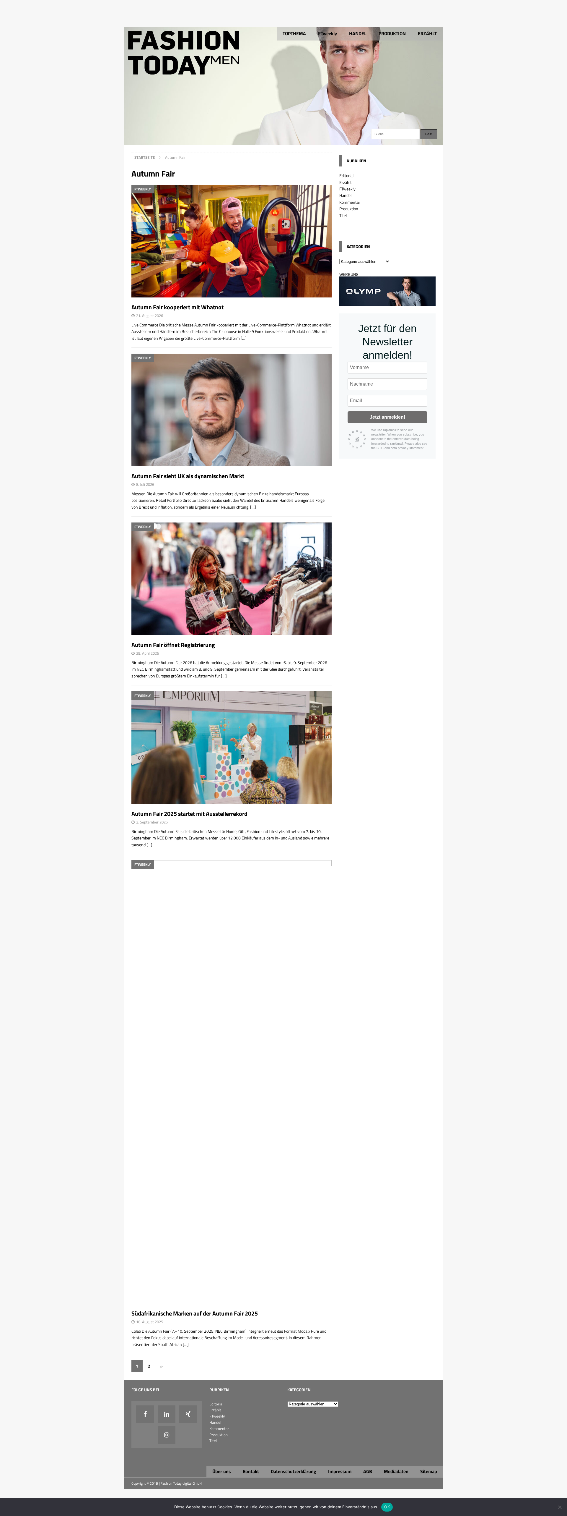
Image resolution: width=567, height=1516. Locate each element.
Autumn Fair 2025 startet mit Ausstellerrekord (189, 813)
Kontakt (251, 1471)
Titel (343, 215)
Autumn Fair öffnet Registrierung (173, 644)
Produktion (348, 209)
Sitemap (428, 1471)
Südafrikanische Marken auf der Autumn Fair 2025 (194, 1313)
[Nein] (560, 1507)
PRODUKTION (392, 33)
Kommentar (349, 202)
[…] (244, 338)
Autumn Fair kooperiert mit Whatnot (177, 307)
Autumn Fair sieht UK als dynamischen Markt (187, 475)
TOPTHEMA (294, 33)
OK (387, 1506)
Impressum (339, 1471)
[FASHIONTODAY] (283, 142)
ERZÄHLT (427, 33)
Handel (345, 195)
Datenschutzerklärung (293, 1471)
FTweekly (327, 33)
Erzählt (345, 182)
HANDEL (357, 33)
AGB (367, 1471)
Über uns (221, 1471)
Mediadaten (396, 1471)
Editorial (346, 175)
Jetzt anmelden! (387, 417)
